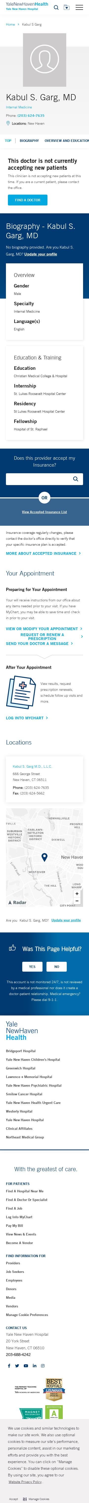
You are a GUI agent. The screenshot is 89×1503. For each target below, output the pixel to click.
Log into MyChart (19, 1217)
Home (10, 24)
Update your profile (40, 253)
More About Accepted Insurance (41, 553)
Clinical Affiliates (19, 1128)
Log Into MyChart (25, 718)
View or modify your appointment (42, 629)
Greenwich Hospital (20, 1068)
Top (8, 140)
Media (10, 1297)
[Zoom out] (77, 900)
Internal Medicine (19, 107)
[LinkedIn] (34, 1366)
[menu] (79, 7)
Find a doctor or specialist (26, 1200)
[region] (44, 857)
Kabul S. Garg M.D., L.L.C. (32, 766)
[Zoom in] (77, 893)
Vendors (12, 1306)
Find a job (14, 1208)
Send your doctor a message (37, 643)
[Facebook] (9, 1366)
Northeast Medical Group (25, 1137)
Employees (14, 1280)
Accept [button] (13, 1499)
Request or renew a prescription (42, 637)
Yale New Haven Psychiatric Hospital (34, 1085)
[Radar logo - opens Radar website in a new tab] (17, 902)
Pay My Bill (14, 1225)
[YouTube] (26, 1366)
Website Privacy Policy (25, 1482)
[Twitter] (17, 1366)
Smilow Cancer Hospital (24, 1094)
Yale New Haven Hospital (25, 1120)
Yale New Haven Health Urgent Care (33, 1102)
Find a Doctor (27, 200)
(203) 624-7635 (31, 115)
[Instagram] (42, 1366)
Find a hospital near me (25, 1191)
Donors (11, 1289)
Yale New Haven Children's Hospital (33, 1059)
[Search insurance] (77, 479)
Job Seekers (15, 1271)
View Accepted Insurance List (44, 512)
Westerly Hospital (19, 1111)
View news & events (21, 1234)
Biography (29, 140)
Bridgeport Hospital (21, 1051)
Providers (13, 1263)
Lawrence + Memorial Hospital (29, 1077)
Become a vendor (19, 1243)
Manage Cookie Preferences (27, 1315)
